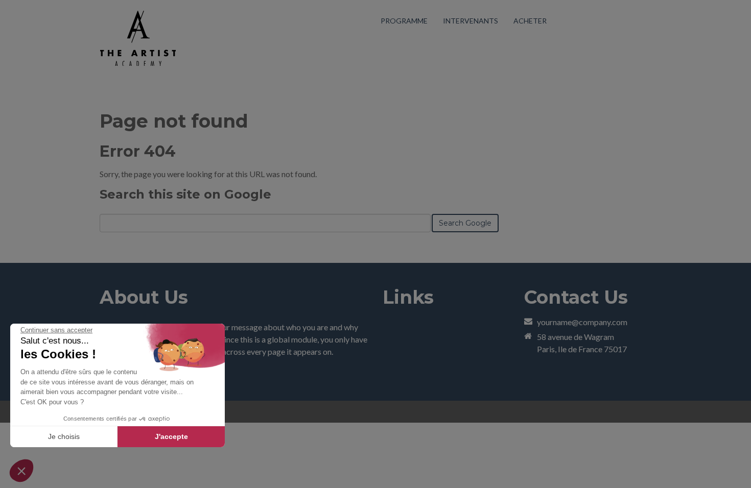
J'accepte (171, 436)
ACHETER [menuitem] (530, 20)
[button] (21, 470)
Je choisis (64, 436)
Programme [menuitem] (404, 20)
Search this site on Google (185, 194)
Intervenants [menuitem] (470, 20)
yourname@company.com (582, 322)
